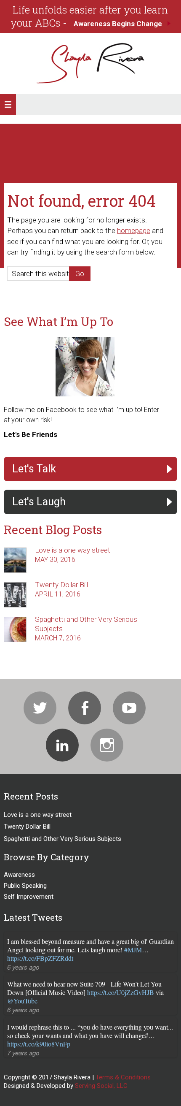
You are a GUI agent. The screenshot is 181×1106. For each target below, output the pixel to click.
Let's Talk (34, 469)
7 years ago (23, 1052)
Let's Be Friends (30, 434)
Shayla (90, 63)
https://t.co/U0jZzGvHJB (120, 992)
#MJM (133, 949)
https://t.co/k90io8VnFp (38, 1043)
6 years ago (23, 966)
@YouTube (22, 1000)
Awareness (19, 874)
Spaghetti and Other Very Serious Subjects (62, 839)
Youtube (129, 707)
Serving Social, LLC (101, 1086)
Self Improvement (28, 896)
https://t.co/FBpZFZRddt (40, 958)
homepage (133, 230)
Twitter (40, 707)
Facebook (84, 707)
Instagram (106, 745)
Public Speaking (25, 885)
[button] (8, 104)
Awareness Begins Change (118, 23)
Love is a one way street (72, 550)
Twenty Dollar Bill (61, 584)
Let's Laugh (39, 502)
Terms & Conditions (123, 1077)
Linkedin (62, 745)
